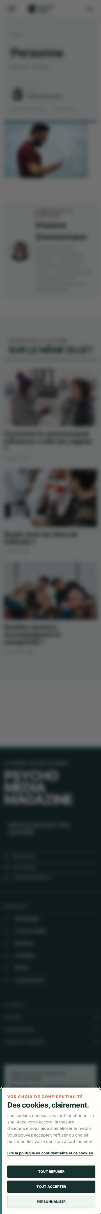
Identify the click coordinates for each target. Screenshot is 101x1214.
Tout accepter (51, 1186)
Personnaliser (51, 1202)
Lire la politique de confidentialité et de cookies (50, 1153)
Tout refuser (51, 1171)
